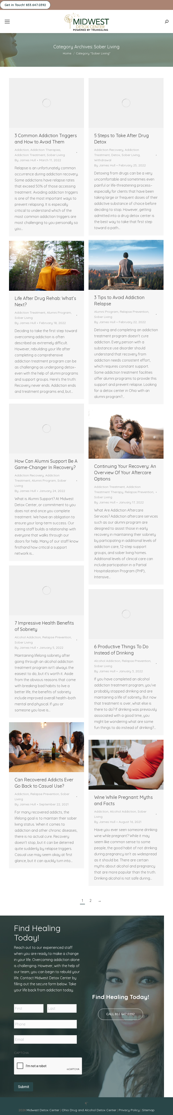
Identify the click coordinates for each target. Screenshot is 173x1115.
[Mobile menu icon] (7, 21)
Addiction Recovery (108, 150)
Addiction (22, 150)
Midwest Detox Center (43, 1110)
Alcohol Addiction (28, 637)
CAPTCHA (21, 1053)
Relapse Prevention (134, 312)
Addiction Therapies (45, 150)
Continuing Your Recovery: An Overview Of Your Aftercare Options (125, 472)
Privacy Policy (130, 1110)
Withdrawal (102, 160)
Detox (115, 155)
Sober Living (56, 155)
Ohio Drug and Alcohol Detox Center (89, 1110)
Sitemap (148, 1110)
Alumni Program (106, 312)
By (25, 160)
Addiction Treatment (30, 155)
